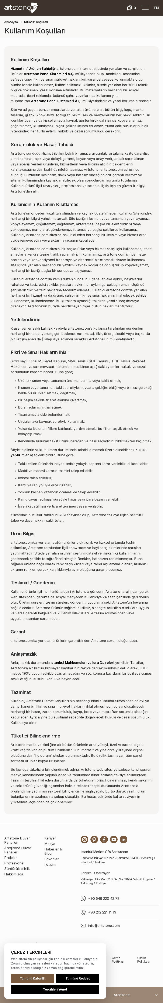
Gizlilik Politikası (143, 959)
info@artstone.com (104, 925)
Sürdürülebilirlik (17, 869)
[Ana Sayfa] (21, 8)
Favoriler (51, 859)
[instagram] (84, 839)
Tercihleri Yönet (55, 989)
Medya (49, 844)
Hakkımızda (13, 874)
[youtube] (114, 839)
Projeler (10, 858)
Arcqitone (122, 995)
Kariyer (50, 838)
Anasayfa (11, 22)
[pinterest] (94, 839)
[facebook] (104, 839)
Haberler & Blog (53, 851)
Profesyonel (14, 863)
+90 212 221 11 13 (102, 912)
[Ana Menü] (145, 8)
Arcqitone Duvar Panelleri (17, 850)
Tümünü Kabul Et (33, 978)
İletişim (50, 864)
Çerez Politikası (118, 959)
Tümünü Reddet (78, 978)
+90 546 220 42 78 (103, 898)
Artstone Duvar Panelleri (17, 840)
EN (156, 8)
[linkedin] (123, 839)
